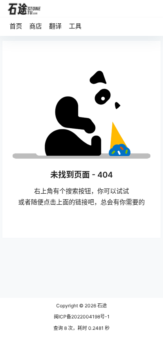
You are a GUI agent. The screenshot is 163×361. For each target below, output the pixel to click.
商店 (35, 26)
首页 (15, 26)
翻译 (55, 26)
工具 (75, 26)
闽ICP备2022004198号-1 (82, 317)
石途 (101, 306)
